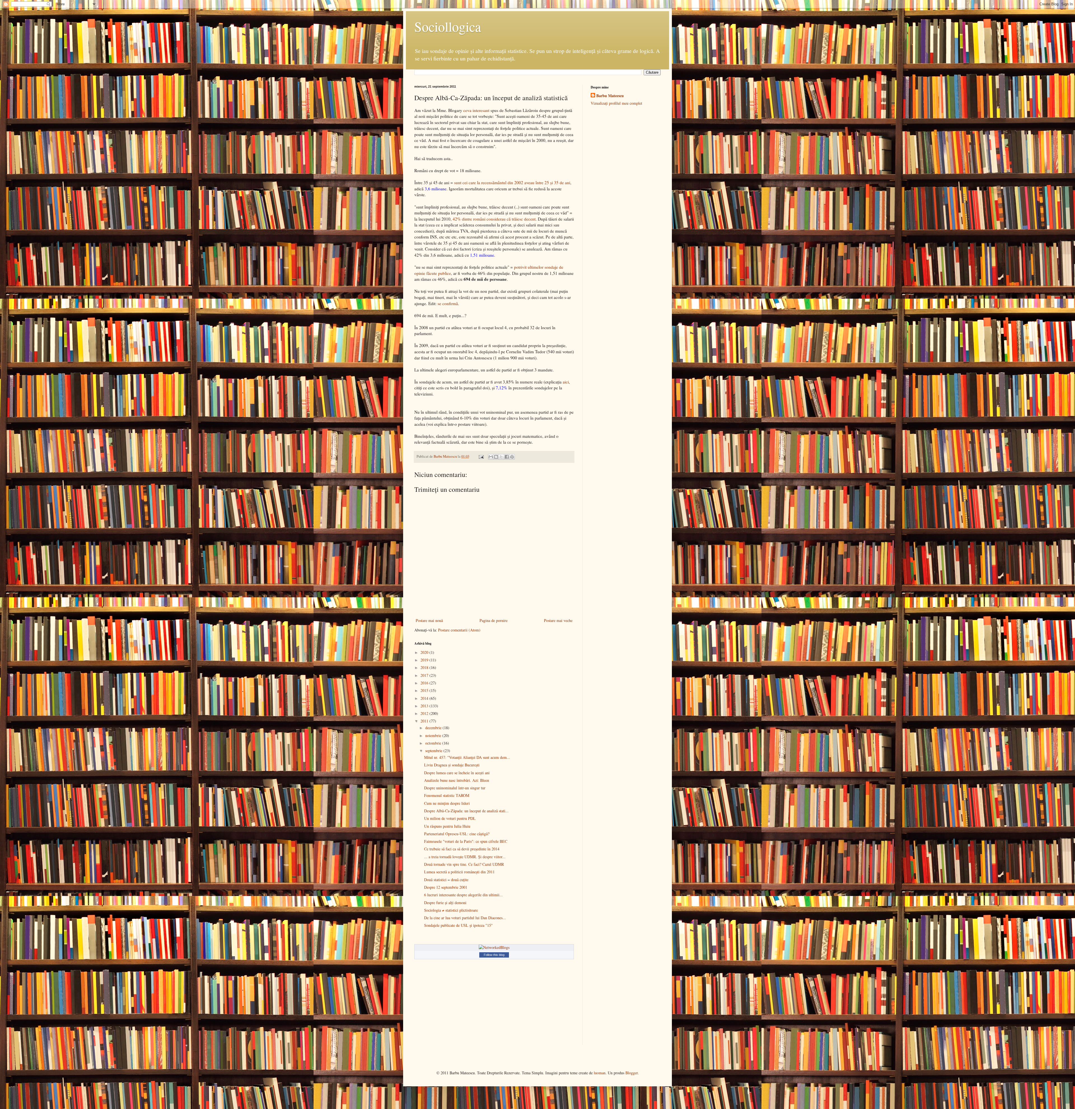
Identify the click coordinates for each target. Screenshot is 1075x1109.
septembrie (434, 750)
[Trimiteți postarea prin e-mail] (481, 456)
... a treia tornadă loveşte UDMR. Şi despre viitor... (465, 856)
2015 (424, 690)
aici (566, 382)
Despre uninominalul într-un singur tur (454, 787)
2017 (424, 675)
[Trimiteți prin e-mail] (491, 457)
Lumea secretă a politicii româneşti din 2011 (459, 871)
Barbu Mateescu (610, 96)
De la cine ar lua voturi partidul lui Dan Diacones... (465, 917)
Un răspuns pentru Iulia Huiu (447, 826)
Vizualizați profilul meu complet (616, 103)
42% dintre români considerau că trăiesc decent (494, 219)
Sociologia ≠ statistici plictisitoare (451, 910)
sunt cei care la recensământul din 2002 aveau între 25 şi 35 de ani (512, 182)
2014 (424, 698)
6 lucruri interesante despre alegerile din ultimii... (463, 894)
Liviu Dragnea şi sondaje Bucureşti (452, 765)
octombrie (433, 743)
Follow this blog (494, 954)
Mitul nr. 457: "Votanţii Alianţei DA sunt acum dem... (467, 757)
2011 (424, 721)
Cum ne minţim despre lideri (447, 803)
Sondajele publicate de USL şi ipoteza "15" (458, 925)
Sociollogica (447, 26)
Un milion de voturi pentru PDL (450, 818)
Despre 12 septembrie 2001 (445, 887)
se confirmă (448, 303)
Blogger (631, 1072)
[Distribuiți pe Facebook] (507, 457)
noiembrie (433, 735)
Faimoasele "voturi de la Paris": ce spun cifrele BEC (465, 841)
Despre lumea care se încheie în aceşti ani (457, 772)
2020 (424, 652)
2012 (424, 713)
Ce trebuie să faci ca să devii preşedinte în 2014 (461, 848)
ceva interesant (476, 110)
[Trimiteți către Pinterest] (512, 457)
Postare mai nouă (429, 620)
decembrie (434, 727)
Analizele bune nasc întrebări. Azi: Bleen (456, 780)
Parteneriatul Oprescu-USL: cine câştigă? (456, 833)
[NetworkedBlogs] (494, 947)
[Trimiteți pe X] (501, 457)
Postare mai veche (558, 620)
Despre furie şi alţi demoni (445, 902)
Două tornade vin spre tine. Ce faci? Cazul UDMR (464, 864)
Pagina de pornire (494, 620)
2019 (424, 660)
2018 (424, 667)
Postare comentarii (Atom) (459, 630)
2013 (424, 705)
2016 (424, 682)
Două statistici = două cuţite (446, 879)
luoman (600, 1072)
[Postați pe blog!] (496, 457)
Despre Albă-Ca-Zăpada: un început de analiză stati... (466, 810)
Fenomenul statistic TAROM (446, 795)
